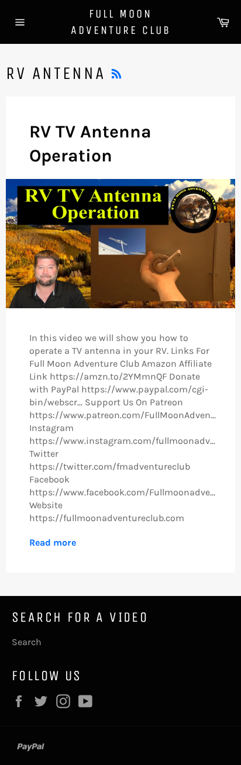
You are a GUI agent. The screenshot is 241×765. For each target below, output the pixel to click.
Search (27, 641)
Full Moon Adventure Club (121, 22)
